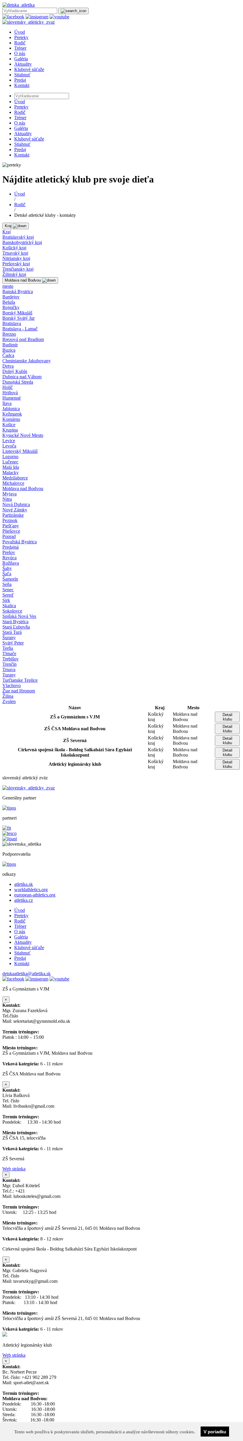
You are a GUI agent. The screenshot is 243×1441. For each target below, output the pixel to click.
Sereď (8, 594)
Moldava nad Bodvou (22, 488)
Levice (8, 440)
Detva (8, 366)
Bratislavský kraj (18, 237)
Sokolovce (12, 610)
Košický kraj (14, 247)
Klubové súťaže (29, 69)
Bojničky (11, 307)
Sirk (6, 600)
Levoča (9, 445)
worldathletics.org (31, 889)
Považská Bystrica (19, 541)
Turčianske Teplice (20, 680)
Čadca (8, 355)
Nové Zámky (14, 509)
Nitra (7, 499)
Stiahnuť (22, 74)
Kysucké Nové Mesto (22, 435)
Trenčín (9, 664)
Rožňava (10, 563)
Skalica (9, 605)
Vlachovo (11, 685)
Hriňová (10, 392)
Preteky (21, 37)
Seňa (7, 584)
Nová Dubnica (16, 504)
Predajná (10, 547)
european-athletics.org (34, 894)
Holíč (7, 387)
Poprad (9, 536)
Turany (9, 674)
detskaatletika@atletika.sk (26, 973)
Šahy (7, 568)
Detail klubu (227, 717)
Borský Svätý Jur (18, 318)
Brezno (9, 334)
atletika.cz (23, 900)
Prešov (8, 552)
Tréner (20, 48)
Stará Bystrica (15, 621)
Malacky (10, 472)
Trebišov (10, 658)
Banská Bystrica (17, 291)
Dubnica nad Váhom (21, 376)
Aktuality (23, 64)
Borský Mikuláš (17, 312)
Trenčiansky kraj (17, 269)
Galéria (21, 58)
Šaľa (6, 573)
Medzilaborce (15, 477)
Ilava (7, 403)
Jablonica (11, 408)
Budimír (10, 344)
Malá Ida (10, 467)
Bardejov (11, 296)
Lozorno (10, 456)
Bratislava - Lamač (20, 328)
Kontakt (21, 85)
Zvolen (9, 701)
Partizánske (13, 515)
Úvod (19, 32)
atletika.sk (23, 884)
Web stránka (13, 1168)
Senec (8, 589)
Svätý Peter (13, 642)
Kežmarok (12, 413)
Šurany (9, 637)
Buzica (8, 350)
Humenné (11, 397)
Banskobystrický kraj (22, 242)
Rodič (19, 42)
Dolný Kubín (14, 371)
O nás (19, 53)
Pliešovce (11, 531)
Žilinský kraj (14, 274)
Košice (8, 424)
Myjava (9, 493)
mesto (7, 286)
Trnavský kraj (15, 253)
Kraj (6, 231)
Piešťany (10, 525)
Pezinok (9, 520)
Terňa (7, 648)
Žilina (7, 696)
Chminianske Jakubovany (26, 360)
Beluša (8, 302)
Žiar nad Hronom (18, 690)
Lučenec (10, 461)
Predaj (20, 80)
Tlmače (9, 653)
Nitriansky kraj (16, 258)
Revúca (9, 557)
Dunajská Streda (17, 382)
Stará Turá (12, 632)
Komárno (11, 419)
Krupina (10, 429)
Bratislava (11, 323)
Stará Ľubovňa (16, 626)
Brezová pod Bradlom (23, 339)
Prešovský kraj (16, 263)
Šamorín (10, 578)
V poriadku (215, 1431)
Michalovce (13, 483)
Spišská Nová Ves (19, 616)
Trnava (8, 669)
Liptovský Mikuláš (20, 451)
